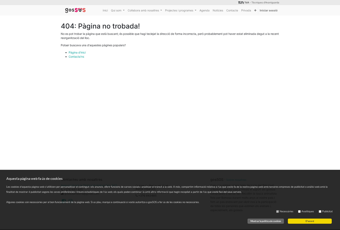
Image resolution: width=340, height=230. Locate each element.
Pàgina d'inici (77, 52)
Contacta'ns (76, 56)
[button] (255, 10)
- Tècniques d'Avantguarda (261, 2)
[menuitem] (105, 10)
